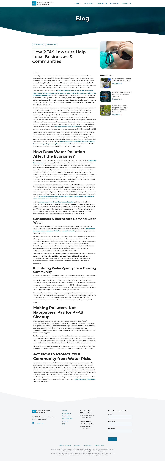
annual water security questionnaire (67, 126)
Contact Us (126, 3)
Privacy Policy (87, 445)
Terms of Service (99, 445)
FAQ (63, 424)
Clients (77, 3)
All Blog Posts (38, 44)
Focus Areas (89, 3)
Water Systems (67, 418)
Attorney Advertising (65, 445)
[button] (77, 3)
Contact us (39, 423)
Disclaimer (77, 445)
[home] (43, 3)
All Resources (51, 44)
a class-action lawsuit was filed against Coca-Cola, (57, 202)
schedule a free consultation (85, 379)
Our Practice (102, 3)
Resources (114, 3)
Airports (65, 421)
